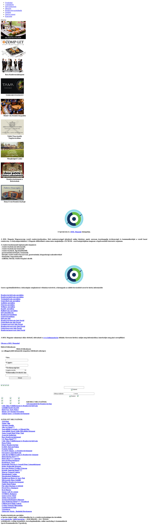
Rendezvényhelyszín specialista (12, 295)
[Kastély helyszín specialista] (2, 401)
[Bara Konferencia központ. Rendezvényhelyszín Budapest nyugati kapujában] (12, 73)
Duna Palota (6, 443)
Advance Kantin (8, 425)
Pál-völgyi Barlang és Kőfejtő (12, 486)
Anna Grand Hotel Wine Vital (13, 433)
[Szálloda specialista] (2, 403)
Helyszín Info (6, 318)
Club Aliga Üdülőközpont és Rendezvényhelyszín (20, 406)
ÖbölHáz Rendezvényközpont (13, 482)
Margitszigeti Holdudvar (11, 476)
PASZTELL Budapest (10, 488)
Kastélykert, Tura (8, 462)
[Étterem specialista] (19, 398)
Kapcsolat (8, 16)
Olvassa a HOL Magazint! (10, 343)
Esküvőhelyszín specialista (10, 301)
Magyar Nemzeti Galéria (11, 472)
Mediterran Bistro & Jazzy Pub (13, 478)
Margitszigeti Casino (9, 474)
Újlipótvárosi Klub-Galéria (11, 503)
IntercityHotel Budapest (10, 460)
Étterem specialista (8, 305)
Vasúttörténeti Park (9, 507)
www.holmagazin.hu (50, 338)
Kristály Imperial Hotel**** (12, 470)
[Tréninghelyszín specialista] (10, 403)
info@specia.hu (18, 519)
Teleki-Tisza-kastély (9, 498)
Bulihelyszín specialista (9, 311)
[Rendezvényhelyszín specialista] (19, 401)
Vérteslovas (6, 509)
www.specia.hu (6, 519)
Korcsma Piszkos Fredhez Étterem (14, 468)
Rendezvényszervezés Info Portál (13, 326)
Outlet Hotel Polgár (9, 484)
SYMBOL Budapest (9, 494)
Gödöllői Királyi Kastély (10, 408)
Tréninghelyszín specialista (10, 299)
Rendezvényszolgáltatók (13, 10)
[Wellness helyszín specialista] (19, 403)
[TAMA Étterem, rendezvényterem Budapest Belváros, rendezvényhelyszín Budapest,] (12, 93)
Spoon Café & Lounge (10, 492)
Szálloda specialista (8, 303)
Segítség (8, 12)
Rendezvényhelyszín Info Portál (12, 320)
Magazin (8, 8)
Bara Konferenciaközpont (11, 437)
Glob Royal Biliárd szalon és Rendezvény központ (20, 455)
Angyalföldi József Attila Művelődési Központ (18, 431)
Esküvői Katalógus (8, 316)
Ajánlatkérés (9, 5)
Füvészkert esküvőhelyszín (11, 453)
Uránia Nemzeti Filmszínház (12, 505)
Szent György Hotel (9, 496)
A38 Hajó (5, 421)
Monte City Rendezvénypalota (13, 412)
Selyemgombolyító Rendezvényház (39, 404)
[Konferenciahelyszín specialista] (10, 401)
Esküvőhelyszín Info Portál (11, 322)
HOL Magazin (76, 232)
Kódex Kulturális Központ (11, 466)
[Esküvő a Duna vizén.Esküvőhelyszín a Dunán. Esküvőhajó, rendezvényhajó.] (12, 200)
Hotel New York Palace (10, 410)
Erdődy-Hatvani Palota (10, 447)
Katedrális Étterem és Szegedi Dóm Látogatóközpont (21, 464)
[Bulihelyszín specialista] (2, 398)
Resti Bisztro (6, 490)
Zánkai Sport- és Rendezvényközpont (15, 414)
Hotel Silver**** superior (11, 458)
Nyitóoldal (8, 3)
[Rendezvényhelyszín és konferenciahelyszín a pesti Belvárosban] (12, 177)
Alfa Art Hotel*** (8, 427)
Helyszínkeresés (10, 6)
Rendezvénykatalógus (9, 315)
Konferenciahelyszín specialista (12, 297)
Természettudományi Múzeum (13, 500)
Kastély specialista (7, 309)
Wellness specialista (8, 307)
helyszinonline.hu (7, 313)
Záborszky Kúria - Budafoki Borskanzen (17, 511)
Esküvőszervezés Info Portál (11, 328)
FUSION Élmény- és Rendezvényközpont (17, 451)
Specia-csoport (10, 14)
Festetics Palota (7, 449)
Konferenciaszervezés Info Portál (13, 330)
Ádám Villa (6, 423)
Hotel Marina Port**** (10, 457)
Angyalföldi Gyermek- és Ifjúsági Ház (15, 429)
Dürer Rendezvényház (10, 445)
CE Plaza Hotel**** (9, 439)
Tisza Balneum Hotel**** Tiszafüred (15, 502)
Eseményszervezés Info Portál (12, 324)
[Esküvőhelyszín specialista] (10, 398)
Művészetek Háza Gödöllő (11, 480)
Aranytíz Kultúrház (9, 435)
